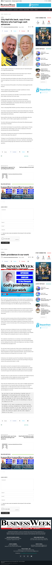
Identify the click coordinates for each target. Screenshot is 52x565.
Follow (43, 21)
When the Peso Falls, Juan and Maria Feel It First (28, 197)
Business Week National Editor (11, 27)
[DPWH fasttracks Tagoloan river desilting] (38, 70)
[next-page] (4, 201)
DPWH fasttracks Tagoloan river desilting (45, 70)
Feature (42, 73)
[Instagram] (48, 1)
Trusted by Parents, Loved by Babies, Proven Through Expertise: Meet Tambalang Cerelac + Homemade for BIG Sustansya (45, 77)
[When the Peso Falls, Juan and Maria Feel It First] (28, 192)
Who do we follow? (44, 59)
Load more (43, 82)
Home (2, 14)
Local (9, 14)
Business (6, 14)
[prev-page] (2, 201)
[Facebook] (45, 1)
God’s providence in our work (26, 167)
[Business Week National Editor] (2, 27)
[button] (49, 9)
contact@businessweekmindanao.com (28, 553)
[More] (28, 31)
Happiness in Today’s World (6, 197)
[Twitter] (47, 1)
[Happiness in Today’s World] (6, 192)
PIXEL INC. (10, 563)
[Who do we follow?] (17, 192)
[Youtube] (50, 1)
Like (38, 21)
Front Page (17, 196)
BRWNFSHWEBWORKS (5, 564)
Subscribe (49, 21)
